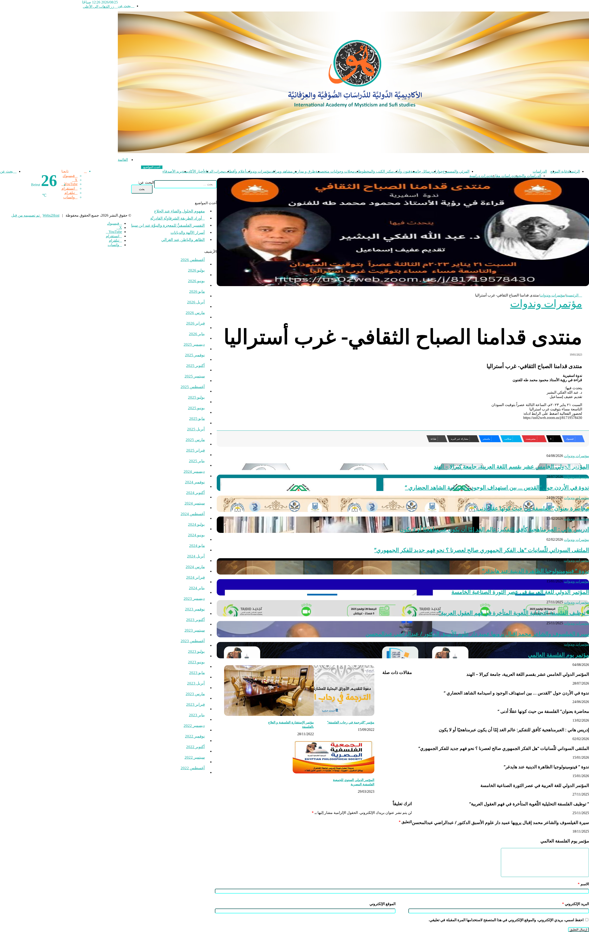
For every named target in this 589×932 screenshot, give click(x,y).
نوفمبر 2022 (195, 736)
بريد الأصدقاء (172, 171)
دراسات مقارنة (502, 176)
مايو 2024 (197, 545)
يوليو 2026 (196, 270)
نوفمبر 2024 (195, 482)
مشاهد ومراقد (282, 171)
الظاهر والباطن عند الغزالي (183, 240)
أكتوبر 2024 (195, 493)
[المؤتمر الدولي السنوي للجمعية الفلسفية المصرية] (333, 772)
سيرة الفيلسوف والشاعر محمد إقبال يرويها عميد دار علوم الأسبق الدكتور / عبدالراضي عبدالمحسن (477, 633)
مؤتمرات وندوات (258, 171)
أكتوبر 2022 (195, 747)
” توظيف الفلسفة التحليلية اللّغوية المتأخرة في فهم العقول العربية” (514, 612)
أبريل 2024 (196, 556)
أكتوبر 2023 (195, 620)
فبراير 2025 (195, 450)
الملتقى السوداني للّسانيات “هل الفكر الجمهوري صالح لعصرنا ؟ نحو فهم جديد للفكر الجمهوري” (481, 550)
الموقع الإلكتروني (383, 904)
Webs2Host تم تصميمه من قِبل (35, 215)
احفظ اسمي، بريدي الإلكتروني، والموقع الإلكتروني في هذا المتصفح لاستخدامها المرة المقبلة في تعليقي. (506, 920)
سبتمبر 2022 (195, 757)
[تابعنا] (85, 171)
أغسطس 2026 (193, 260)
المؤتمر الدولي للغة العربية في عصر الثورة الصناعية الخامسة (520, 591)
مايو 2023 (197, 673)
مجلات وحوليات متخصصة (334, 171)
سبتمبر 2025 (195, 376)
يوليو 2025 (196, 397)
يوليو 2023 (196, 651)
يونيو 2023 (196, 662)
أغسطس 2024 (193, 514)
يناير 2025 (197, 461)
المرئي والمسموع (456, 171)
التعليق (405, 822)
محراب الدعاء (214, 171)
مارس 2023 (195, 694)
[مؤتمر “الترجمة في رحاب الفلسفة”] (329, 715)
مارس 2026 (195, 313)
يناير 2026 (197, 334)
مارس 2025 (195, 440)
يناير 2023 (197, 715)
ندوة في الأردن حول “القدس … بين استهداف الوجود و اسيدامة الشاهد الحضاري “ (497, 487)
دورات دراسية (480, 176)
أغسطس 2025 (193, 387)
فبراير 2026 (195, 323)
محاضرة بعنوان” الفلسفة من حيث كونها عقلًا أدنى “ (531, 508)
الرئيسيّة (573, 171)
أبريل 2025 (196, 429)
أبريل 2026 (196, 302)
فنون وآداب (401, 171)
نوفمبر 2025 (195, 355)
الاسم (583, 884)
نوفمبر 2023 (195, 609)
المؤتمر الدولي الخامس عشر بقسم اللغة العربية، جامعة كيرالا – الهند (511, 466)
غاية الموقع (558, 171)
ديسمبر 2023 (194, 598)
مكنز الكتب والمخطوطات (373, 171)
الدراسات (540, 171)
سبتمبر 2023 (195, 630)
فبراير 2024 (195, 577)
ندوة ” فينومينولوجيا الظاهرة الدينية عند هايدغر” (535, 571)
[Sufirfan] (353, 152)
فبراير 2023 (195, 704)
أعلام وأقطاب (235, 171)
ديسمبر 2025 (194, 344)
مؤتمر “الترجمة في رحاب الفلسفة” (350, 722)
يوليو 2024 (196, 524)
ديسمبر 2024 (194, 471)
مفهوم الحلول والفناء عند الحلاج (179, 211)
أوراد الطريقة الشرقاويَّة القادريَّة (177, 218)
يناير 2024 (197, 588)
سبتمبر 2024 (195, 503)
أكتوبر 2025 (195, 365)
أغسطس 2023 (193, 641)
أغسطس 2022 (193, 768)
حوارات (437, 171)
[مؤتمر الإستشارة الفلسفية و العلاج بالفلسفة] (269, 715)
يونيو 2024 (196, 535)
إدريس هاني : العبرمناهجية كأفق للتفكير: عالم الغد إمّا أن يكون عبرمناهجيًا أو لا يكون (494, 529)
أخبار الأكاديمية (193, 171)
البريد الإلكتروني (575, 904)
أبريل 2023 (196, 683)
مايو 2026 (197, 291)
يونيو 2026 (196, 281)
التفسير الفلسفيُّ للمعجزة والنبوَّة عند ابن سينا (168, 225)
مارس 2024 (195, 567)
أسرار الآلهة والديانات (187, 232)
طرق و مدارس (304, 171)
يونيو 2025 (196, 408)
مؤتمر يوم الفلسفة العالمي (558, 654)
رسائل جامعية (421, 171)
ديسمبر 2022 (194, 725)
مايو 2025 (197, 418)
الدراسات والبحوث (527, 176)
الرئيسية (572, 295)
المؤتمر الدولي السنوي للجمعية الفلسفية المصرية (353, 782)
